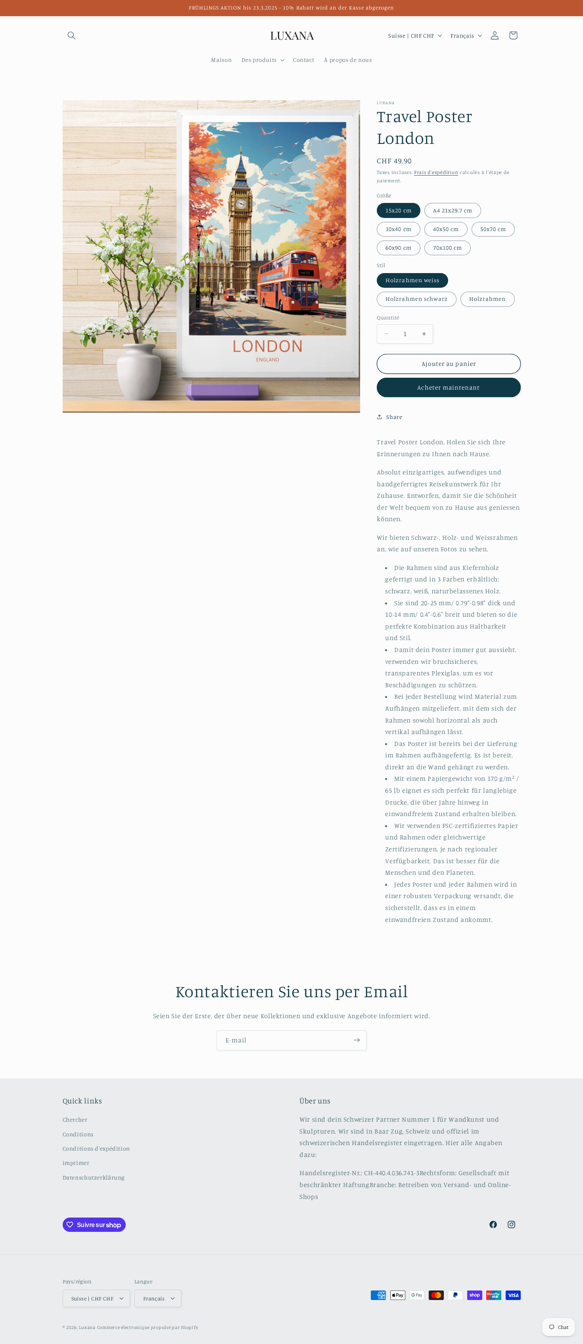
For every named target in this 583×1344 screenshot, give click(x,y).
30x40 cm (398, 229)
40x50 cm (446, 229)
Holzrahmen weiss (412, 280)
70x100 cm (447, 247)
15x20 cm (398, 210)
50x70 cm (493, 229)
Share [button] (394, 416)
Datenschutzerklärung (94, 1177)
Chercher (75, 1119)
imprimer (76, 1163)
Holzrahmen (487, 298)
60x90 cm (398, 247)
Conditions (78, 1134)
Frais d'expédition (436, 172)
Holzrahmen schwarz (416, 298)
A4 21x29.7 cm (453, 210)
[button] (72, 35)
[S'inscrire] (357, 1040)
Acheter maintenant (448, 387)
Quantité (388, 317)
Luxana (87, 1327)
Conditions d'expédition (96, 1148)
